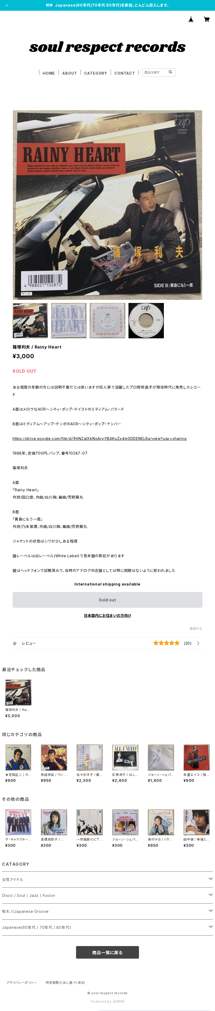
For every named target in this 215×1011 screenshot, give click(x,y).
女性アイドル (12, 879)
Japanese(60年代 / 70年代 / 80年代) (36, 927)
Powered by (102, 1001)
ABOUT (69, 73)
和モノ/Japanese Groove (25, 911)
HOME (49, 73)
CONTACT (124, 73)
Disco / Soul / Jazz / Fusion (28, 895)
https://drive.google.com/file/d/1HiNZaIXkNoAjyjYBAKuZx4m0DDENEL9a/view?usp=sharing (100, 438)
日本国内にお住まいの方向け (107, 615)
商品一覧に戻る (107, 952)
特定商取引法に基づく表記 (65, 983)
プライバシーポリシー (21, 983)
